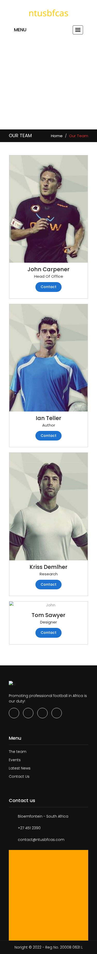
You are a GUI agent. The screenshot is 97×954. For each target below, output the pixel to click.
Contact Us (19, 776)
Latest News (20, 768)
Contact (48, 286)
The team (17, 751)
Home (57, 135)
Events (15, 759)
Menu (20, 29)
